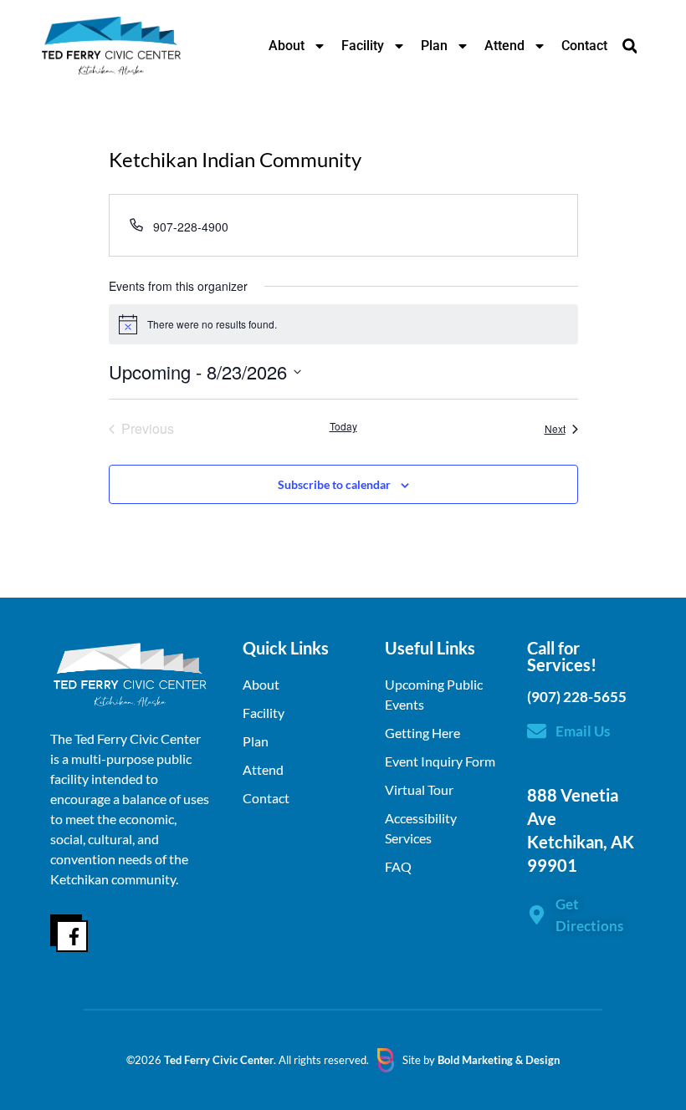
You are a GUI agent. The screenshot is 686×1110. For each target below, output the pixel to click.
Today (343, 426)
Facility (362, 45)
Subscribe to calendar (334, 484)
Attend (504, 45)
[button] (629, 45)
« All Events (540, 183)
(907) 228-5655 (577, 696)
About (287, 45)
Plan (434, 45)
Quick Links (286, 648)
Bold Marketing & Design (499, 1060)
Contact (584, 45)
